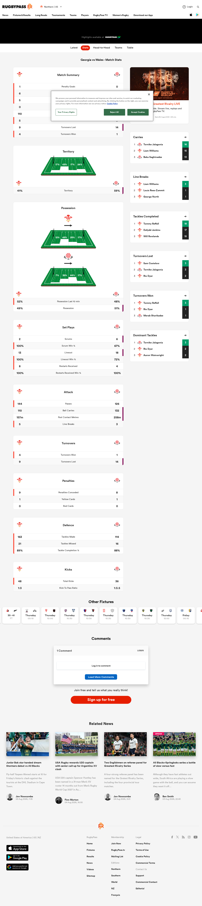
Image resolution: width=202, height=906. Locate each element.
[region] (102, 106)
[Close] (149, 94)
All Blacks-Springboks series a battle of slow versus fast (174, 764)
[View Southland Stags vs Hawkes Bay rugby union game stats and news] (31, 615)
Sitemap (91, 875)
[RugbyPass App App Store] (35, 848)
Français (115, 895)
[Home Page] (17, 7)
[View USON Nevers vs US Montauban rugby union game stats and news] (147, 615)
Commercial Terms (145, 862)
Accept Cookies (138, 112)
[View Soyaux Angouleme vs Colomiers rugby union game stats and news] (69, 615)
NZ (112, 888)
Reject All (114, 112)
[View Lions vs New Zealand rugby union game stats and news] (11, 615)
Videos (90, 869)
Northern (115, 869)
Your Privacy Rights (66, 112)
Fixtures (91, 850)
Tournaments (58, 15)
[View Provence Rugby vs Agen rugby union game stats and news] (166, 615)
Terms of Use (142, 850)
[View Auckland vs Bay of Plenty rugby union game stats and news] (186, 615)
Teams (73, 15)
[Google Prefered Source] (35, 867)
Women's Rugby (121, 15)
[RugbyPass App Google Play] (35, 857)
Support (140, 875)
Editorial (140, 888)
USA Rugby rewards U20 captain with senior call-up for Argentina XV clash (76, 766)
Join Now (116, 843)
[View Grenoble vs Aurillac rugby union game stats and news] (128, 615)
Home (90, 843)
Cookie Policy (143, 856)
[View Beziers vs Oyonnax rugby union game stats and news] (89, 615)
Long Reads (41, 15)
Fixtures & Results (21, 15)
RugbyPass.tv (118, 850)
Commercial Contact (146, 882)
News (5, 15)
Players (85, 15)
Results (90, 856)
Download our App (143, 15)
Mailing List (117, 856)
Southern (115, 875)
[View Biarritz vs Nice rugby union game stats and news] (50, 615)
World (114, 882)
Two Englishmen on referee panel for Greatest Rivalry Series (125, 764)
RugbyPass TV (100, 15)
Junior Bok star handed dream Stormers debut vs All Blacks (23, 764)
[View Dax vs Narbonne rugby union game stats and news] (108, 615)
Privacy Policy (143, 843)
